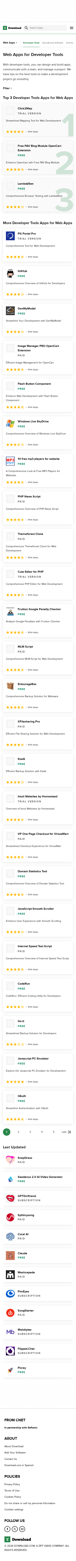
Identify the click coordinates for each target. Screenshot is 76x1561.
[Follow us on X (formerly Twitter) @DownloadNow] (15, 1529)
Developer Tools (31, 42)
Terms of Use (12, 1490)
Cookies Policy (12, 1496)
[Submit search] (26, 28)
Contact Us (10, 1459)
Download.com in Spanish (19, 1465)
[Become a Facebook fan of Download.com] (7, 1529)
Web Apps (9, 42)
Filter (6, 88)
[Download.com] (12, 28)
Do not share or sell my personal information (29, 1503)
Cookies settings (13, 1509)
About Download (13, 1446)
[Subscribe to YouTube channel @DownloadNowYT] (22, 1529)
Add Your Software (15, 1452)
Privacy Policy (12, 1484)
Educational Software (52, 42)
